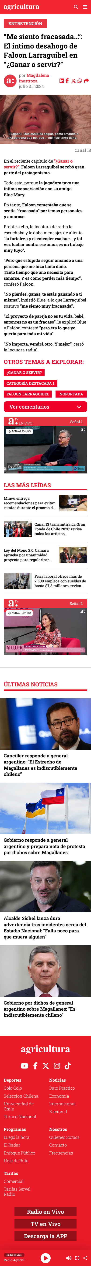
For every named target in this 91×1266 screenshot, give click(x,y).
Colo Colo (13, 1088)
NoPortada (71, 393)
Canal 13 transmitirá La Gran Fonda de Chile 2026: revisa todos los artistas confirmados (60, 529)
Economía (59, 1096)
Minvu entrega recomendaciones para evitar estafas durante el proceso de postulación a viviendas (29, 503)
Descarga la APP (45, 1236)
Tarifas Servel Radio (17, 1191)
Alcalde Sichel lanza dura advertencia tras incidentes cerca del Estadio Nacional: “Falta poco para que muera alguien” (45, 927)
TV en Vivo (45, 1224)
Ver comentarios (29, 406)
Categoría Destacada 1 (30, 383)
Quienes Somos (64, 1137)
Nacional (58, 1111)
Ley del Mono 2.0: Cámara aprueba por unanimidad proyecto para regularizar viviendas (26, 555)
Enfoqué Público (19, 1153)
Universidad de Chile (19, 1106)
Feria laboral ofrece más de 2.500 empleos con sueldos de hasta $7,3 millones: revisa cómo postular (60, 581)
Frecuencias (61, 1153)
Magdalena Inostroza (34, 77)
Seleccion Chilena (21, 1096)
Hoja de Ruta (16, 1160)
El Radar (12, 1145)
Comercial (14, 1181)
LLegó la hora (16, 1137)
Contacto (58, 1145)
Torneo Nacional (20, 1116)
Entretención (25, 23)
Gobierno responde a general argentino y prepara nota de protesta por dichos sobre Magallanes (44, 846)
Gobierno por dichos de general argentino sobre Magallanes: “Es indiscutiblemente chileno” (39, 1009)
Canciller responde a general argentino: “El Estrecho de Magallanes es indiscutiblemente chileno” (40, 764)
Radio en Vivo (45, 1211)
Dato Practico (62, 1088)
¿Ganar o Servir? (24, 372)
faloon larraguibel (28, 393)
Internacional (62, 1103)
